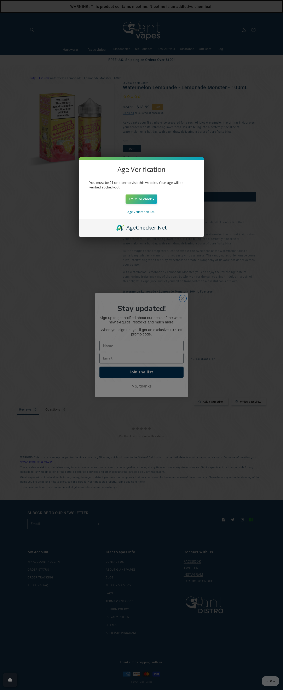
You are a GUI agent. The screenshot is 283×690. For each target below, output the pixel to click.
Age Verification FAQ (141, 212)
